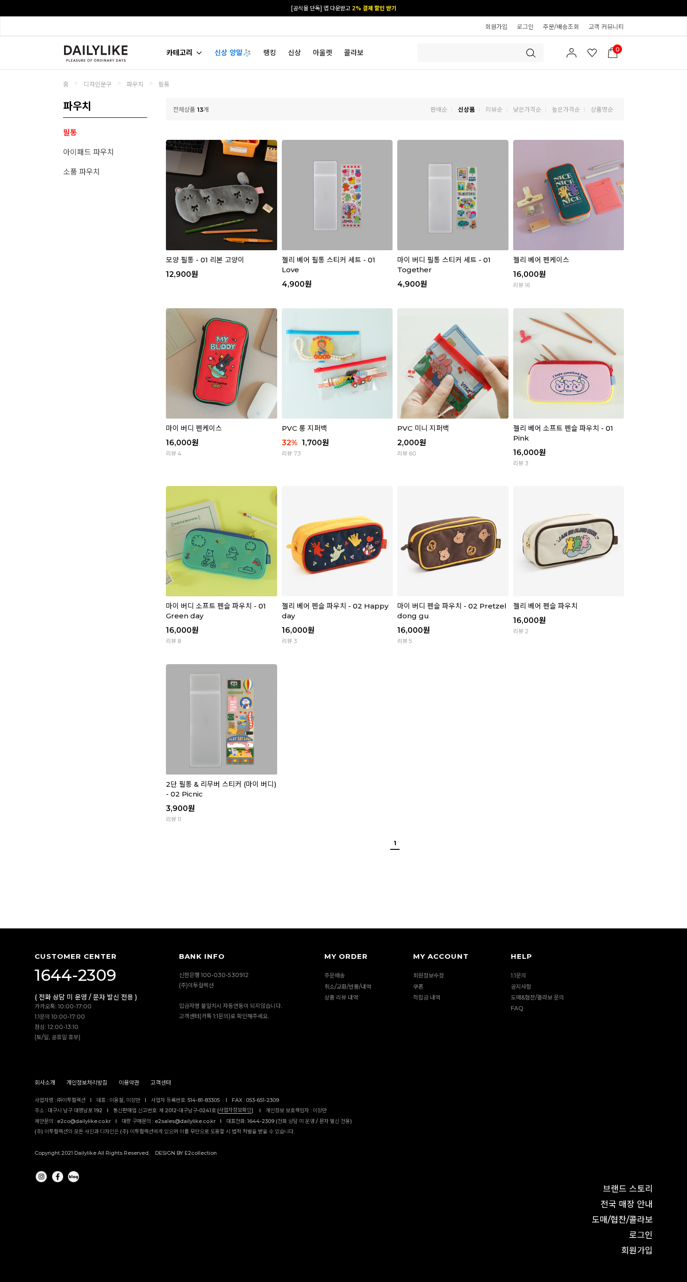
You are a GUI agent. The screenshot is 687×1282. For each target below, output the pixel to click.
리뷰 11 (173, 819)
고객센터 (160, 1083)
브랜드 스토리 (628, 1189)
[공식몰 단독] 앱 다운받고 (343, 8)
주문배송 (334, 975)
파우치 (135, 84)
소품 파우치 (81, 171)
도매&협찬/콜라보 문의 (537, 997)
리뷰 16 (521, 285)
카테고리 (179, 52)
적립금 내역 (426, 997)
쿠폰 (418, 986)
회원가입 (496, 26)
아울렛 (322, 52)
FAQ (517, 1008)
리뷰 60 (406, 453)
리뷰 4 (173, 453)
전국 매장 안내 (627, 1204)
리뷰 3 (521, 463)
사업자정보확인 (235, 1110)
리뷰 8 (173, 641)
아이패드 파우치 (88, 152)
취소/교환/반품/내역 (347, 986)
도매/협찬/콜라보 (622, 1220)
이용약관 (129, 1083)
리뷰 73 (291, 453)
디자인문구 (98, 84)
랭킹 (269, 52)
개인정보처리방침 (86, 1083)
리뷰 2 (521, 631)
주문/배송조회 (561, 26)
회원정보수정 (428, 975)
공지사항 (521, 986)
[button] (675, 7)
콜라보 (354, 52)
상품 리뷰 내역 (341, 997)
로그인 (525, 26)
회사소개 (45, 1083)
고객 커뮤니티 (606, 26)
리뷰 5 (404, 641)
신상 (294, 52)
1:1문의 (518, 975)
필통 (164, 84)
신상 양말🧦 (233, 52)
